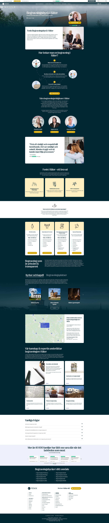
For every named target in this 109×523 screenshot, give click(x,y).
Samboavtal (57, 502)
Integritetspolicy (59, 515)
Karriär (30, 494)
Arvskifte (57, 496)
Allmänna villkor (49, 515)
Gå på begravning (71, 493)
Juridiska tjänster (57, 493)
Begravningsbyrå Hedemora (42, 472)
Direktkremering (45, 494)
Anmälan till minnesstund (73, 495)
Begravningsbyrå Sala (60, 478)
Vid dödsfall (44, 501)
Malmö (30, 502)
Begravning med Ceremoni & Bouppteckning (47, 498)
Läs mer (26, 284)
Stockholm (31, 499)
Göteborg (30, 501)
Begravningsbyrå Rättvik (61, 480)
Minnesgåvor (71, 496)
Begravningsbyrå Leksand (61, 474)
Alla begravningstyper (46, 502)
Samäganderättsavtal (59, 505)
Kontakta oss (31, 495)
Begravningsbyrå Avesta (41, 478)
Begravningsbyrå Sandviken (62, 476)
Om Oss (30, 492)
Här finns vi (31, 498)
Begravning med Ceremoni (47, 495)
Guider (43, 510)
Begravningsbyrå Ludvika (41, 480)
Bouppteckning (58, 495)
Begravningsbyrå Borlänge (41, 474)
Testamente (57, 498)
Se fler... (30, 508)
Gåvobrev (57, 499)
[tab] (35, 275)
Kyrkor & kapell (45, 504)
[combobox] (102, 4)
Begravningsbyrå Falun (41, 476)
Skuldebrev (57, 501)
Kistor (43, 505)
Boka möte (42, 325)
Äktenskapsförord (58, 504)
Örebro (30, 507)
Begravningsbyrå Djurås (61, 472)
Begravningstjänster (46, 492)
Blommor (43, 507)
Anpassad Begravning (46, 499)
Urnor (43, 508)
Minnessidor (71, 498)
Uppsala (30, 504)
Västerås (30, 505)
